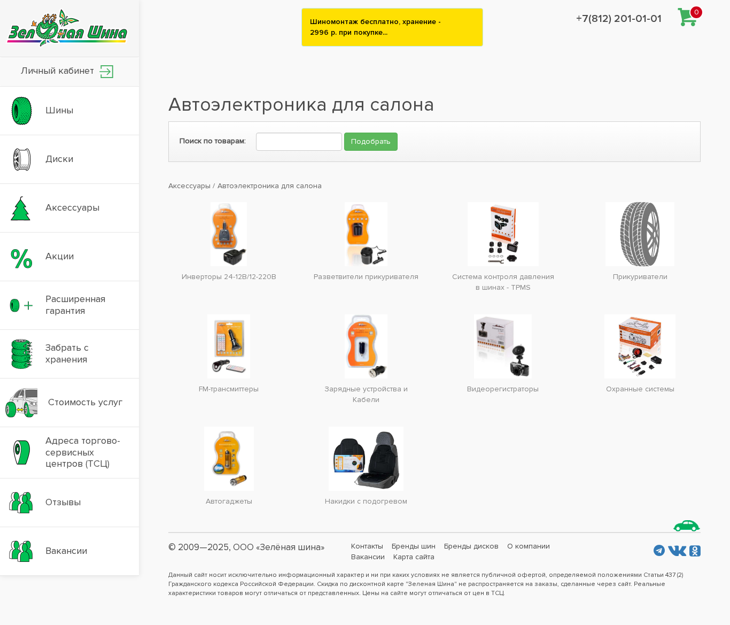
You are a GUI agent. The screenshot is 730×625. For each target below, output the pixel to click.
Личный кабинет (59, 70)
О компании (528, 546)
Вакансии (368, 556)
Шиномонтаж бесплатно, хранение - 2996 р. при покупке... (375, 27)
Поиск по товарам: (213, 140)
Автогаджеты (229, 501)
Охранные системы (640, 388)
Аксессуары (189, 185)
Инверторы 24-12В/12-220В (229, 276)
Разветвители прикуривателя (366, 276)
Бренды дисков (471, 546)
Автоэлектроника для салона (270, 185)
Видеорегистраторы (503, 388)
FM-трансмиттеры (229, 388)
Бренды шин (414, 546)
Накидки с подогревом (366, 501)
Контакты (367, 546)
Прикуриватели (640, 276)
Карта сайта (413, 556)
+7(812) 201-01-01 (619, 18)
